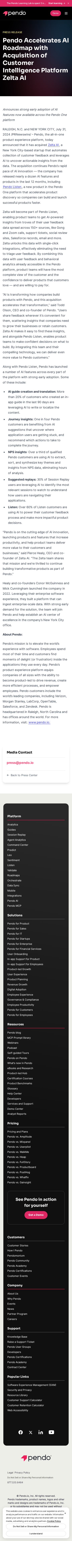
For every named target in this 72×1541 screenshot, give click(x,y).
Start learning (55, 3)
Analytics (12, 824)
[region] (36, 1522)
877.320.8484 (15, 1482)
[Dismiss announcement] (68, 3)
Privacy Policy (22, 1472)
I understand (36, 1533)
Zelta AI (53, 145)
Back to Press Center (24, 775)
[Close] (65, 1513)
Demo (56, 13)
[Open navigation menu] (66, 13)
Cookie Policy (54, 1521)
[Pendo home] (15, 13)
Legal (10, 1472)
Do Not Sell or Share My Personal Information (36, 1526)
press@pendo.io (20, 763)
